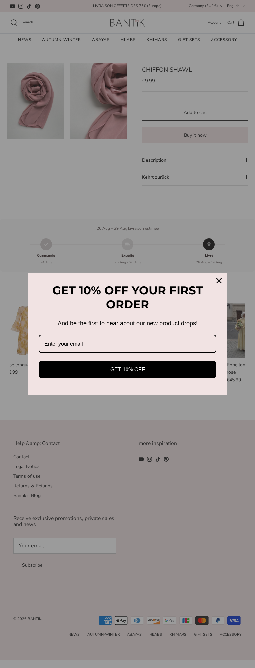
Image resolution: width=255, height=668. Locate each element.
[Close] (219, 281)
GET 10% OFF (127, 369)
